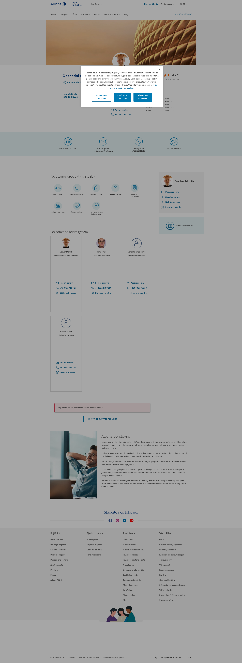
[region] (122, 86)
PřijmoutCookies (143, 97)
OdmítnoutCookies (122, 97)
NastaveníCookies (101, 97)
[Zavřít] (159, 70)
